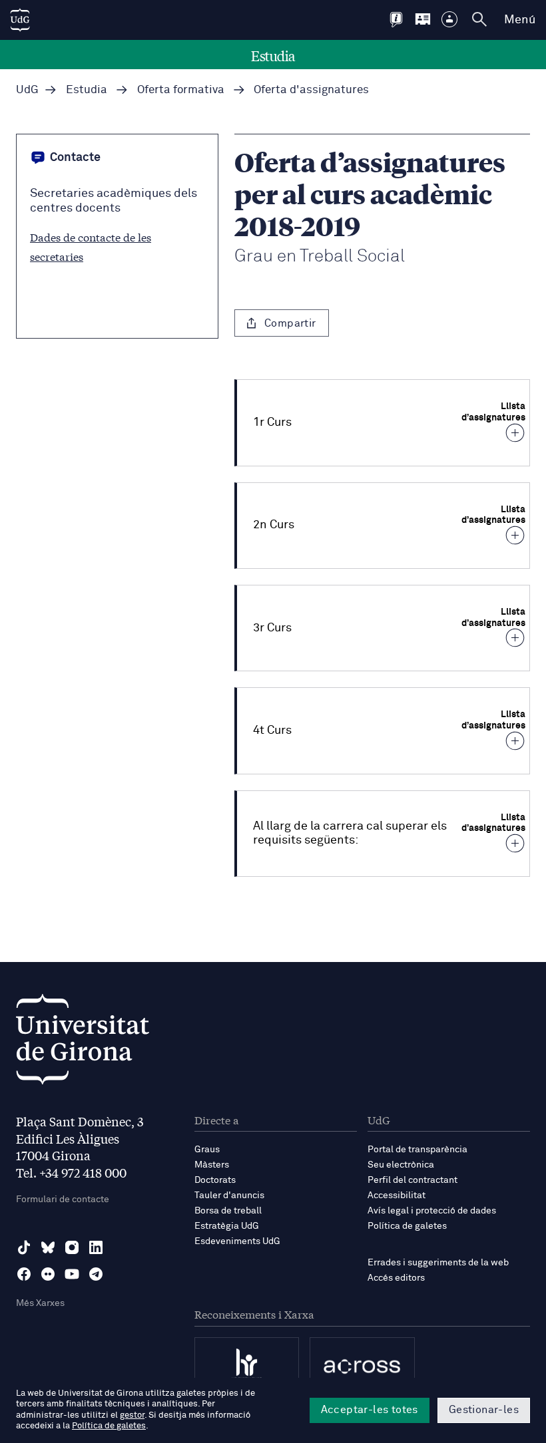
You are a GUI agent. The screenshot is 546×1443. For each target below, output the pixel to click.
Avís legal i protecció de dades (432, 1210)
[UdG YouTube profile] (72, 1274)
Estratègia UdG (226, 1226)
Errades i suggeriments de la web (438, 1262)
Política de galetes (407, 1226)
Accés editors (396, 1278)
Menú (519, 20)
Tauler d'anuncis (229, 1195)
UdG (27, 90)
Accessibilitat (396, 1195)
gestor (132, 1415)
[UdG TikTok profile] (24, 1247)
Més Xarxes (40, 1303)
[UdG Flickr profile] (48, 1274)
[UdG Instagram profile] (72, 1247)
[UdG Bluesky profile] (48, 1247)
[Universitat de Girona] (82, 1043)
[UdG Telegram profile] (96, 1274)
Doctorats (215, 1180)
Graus (207, 1149)
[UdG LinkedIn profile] (96, 1247)
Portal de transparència (417, 1149)
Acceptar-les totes (369, 1409)
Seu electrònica (401, 1165)
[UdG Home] (20, 20)
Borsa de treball (228, 1210)
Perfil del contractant (412, 1180)
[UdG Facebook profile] (24, 1274)
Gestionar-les (484, 1409)
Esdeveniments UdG (237, 1241)
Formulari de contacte (62, 1199)
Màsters (211, 1165)
